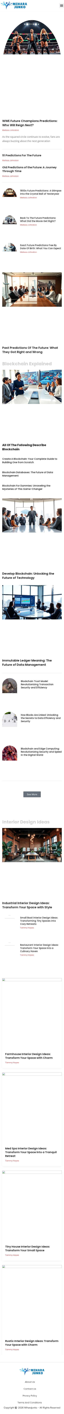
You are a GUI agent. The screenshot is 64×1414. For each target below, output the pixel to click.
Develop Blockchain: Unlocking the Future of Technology (28, 575)
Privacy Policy (30, 1395)
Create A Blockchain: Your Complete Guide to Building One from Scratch (29, 460)
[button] (61, 5)
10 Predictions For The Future (21, 155)
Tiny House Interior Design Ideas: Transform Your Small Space (27, 1248)
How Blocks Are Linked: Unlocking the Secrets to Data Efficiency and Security (41, 718)
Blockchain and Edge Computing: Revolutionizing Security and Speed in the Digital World (41, 752)
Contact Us (30, 1388)
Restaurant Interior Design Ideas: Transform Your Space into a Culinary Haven (39, 948)
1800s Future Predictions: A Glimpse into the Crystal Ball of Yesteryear (40, 192)
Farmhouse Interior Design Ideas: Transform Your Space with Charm (29, 1056)
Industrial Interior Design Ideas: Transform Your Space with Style (27, 905)
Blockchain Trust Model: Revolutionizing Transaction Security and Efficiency (37, 684)
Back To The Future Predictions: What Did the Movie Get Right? (38, 219)
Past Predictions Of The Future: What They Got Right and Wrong (30, 350)
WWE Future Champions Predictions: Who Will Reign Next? (29, 123)
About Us (30, 1381)
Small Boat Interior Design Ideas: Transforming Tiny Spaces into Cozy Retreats (39, 921)
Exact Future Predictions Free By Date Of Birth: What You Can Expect (40, 247)
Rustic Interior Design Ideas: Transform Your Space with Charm (31, 1343)
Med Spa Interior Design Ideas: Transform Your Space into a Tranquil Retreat (31, 1152)
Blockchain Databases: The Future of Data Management (27, 474)
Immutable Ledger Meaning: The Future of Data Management (27, 662)
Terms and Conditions (30, 1402)
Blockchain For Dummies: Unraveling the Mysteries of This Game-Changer (26, 487)
